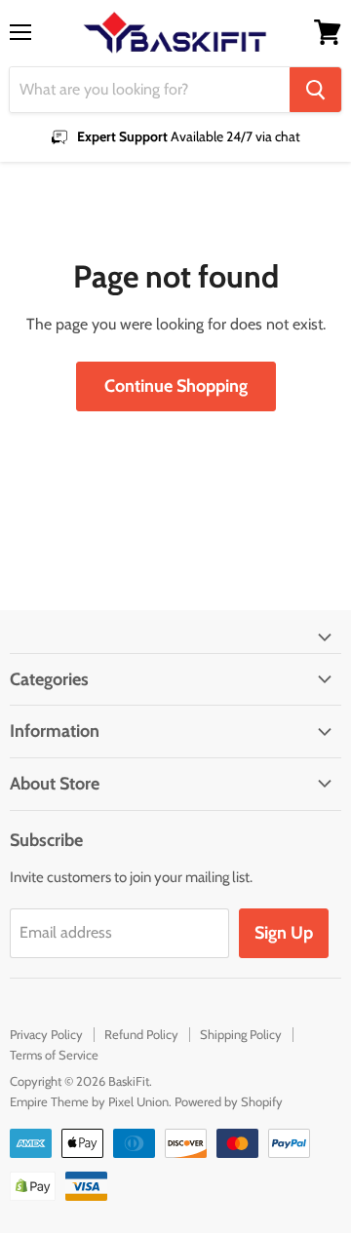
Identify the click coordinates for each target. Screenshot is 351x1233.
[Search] (315, 89)
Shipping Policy (241, 1034)
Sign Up (283, 933)
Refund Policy (141, 1034)
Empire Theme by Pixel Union (89, 1101)
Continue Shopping (176, 386)
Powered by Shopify (229, 1101)
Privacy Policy (46, 1034)
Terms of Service (54, 1054)
